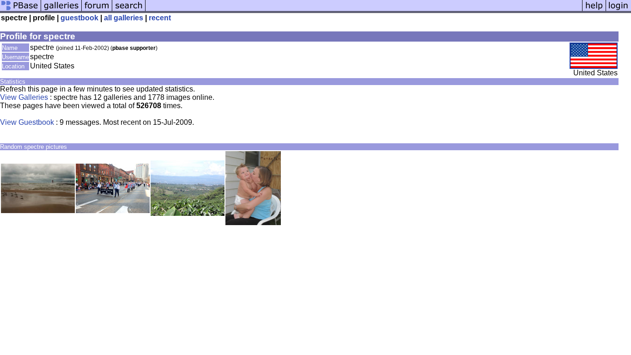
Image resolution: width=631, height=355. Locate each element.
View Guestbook (27, 122)
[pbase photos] (20, 10)
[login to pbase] (618, 10)
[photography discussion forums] (97, 10)
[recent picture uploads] (61, 10)
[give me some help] (594, 10)
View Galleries (24, 97)
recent (160, 18)
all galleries (123, 18)
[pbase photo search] (129, 10)
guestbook (79, 18)
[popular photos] (364, 10)
